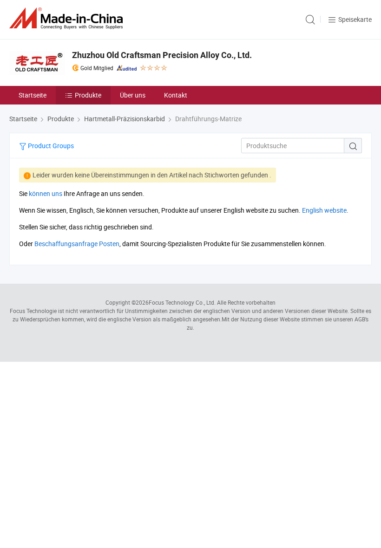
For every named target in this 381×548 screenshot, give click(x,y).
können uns (45, 193)
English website (324, 210)
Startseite (32, 95)
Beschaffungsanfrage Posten (76, 243)
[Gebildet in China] (67, 18)
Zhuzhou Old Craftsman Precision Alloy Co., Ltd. (162, 55)
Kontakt (175, 95)
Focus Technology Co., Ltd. (182, 302)
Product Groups (50, 145)
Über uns (132, 95)
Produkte (88, 95)
